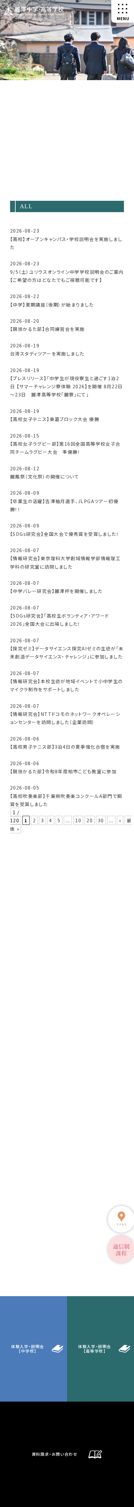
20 (90, 820)
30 (101, 820)
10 (78, 820)
